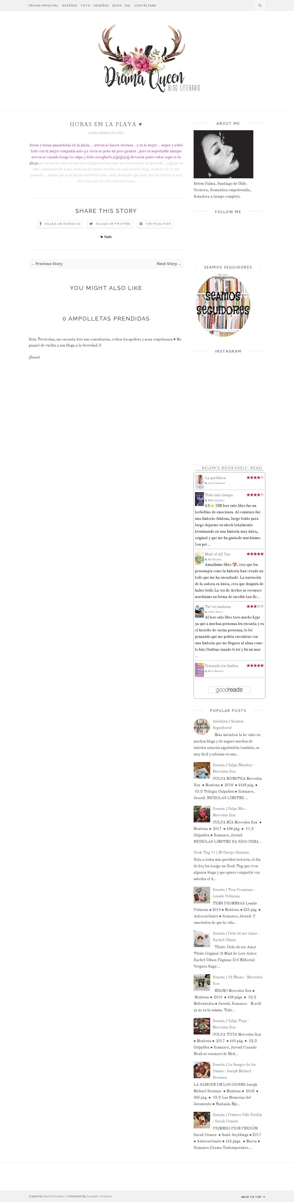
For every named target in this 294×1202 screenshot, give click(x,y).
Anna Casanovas (216, 483)
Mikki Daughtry (216, 500)
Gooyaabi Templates (99, 1196)
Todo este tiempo (219, 495)
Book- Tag (122, 5)
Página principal (44, 5)
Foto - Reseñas (95, 5)
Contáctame (145, 5)
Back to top (251, 1197)
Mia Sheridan (214, 559)
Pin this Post (158, 224)
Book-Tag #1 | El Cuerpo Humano (221, 853)
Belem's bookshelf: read (232, 467)
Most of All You (217, 554)
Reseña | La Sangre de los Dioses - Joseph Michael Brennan (234, 1071)
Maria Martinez (216, 671)
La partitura (215, 478)
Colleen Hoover (215, 612)
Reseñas (69, 5)
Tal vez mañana (218, 607)
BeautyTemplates (54, 1196)
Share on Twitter (113, 224)
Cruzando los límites (221, 666)
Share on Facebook (63, 224)
